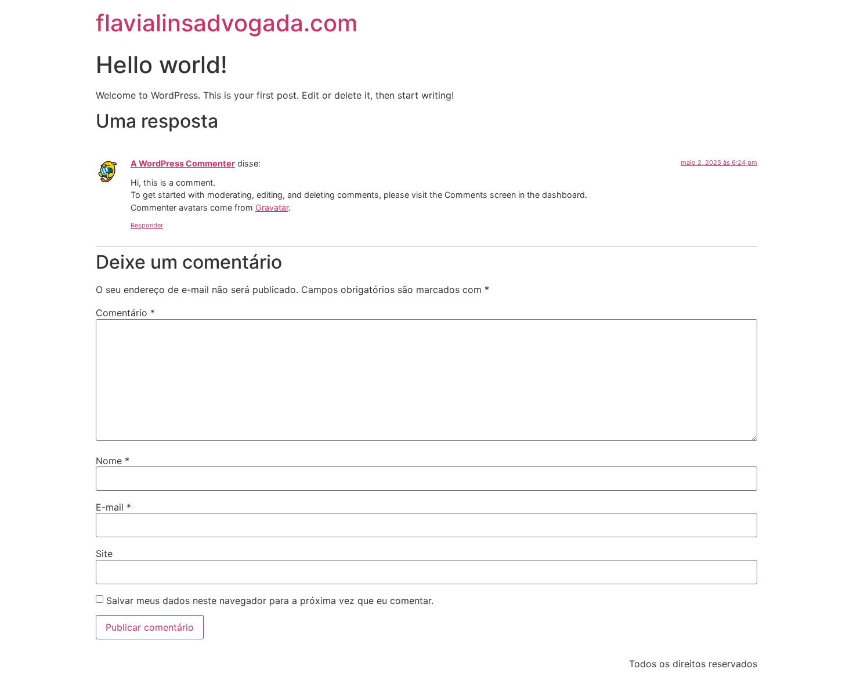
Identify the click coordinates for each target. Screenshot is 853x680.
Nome (112, 460)
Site (104, 553)
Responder (147, 225)
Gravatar (271, 207)
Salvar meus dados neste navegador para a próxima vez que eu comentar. (269, 600)
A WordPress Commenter (183, 163)
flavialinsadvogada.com (226, 23)
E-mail (113, 507)
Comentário (125, 312)
